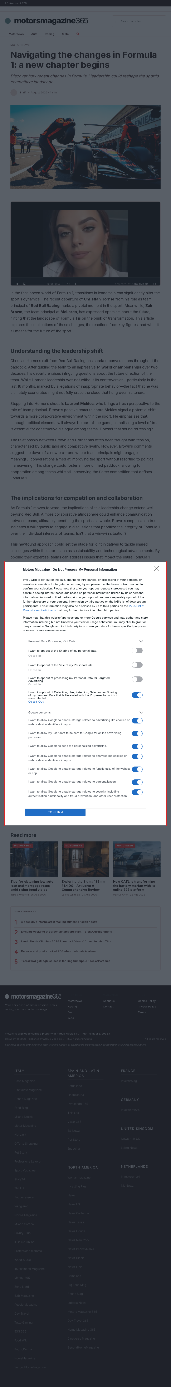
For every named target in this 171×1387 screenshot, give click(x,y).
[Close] (158, 570)
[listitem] (85, 641)
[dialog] (85, 693)
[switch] (137, 650)
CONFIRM (55, 812)
